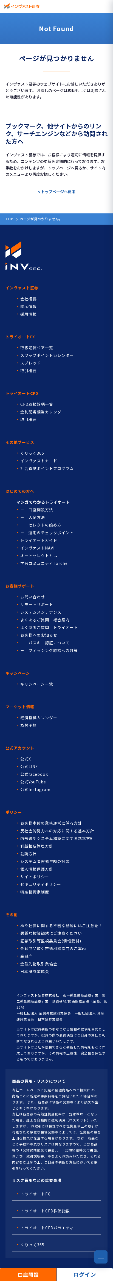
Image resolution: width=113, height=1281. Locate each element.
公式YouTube (33, 782)
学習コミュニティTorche (44, 563)
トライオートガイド (38, 540)
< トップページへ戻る (56, 191)
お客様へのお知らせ (38, 635)
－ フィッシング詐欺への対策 (49, 650)
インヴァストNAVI (37, 548)
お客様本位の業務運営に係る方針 (51, 823)
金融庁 (26, 956)
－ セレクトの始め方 (40, 525)
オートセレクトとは (38, 555)
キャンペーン (17, 673)
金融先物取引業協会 (38, 963)
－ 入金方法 (32, 517)
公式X (25, 759)
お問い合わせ (32, 597)
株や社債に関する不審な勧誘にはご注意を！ (61, 925)
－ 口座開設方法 (36, 509)
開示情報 (28, 306)
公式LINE (29, 766)
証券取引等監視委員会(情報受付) (50, 941)
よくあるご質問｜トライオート (49, 627)
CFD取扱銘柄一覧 (36, 404)
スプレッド (30, 363)
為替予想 (28, 725)
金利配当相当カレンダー (43, 412)
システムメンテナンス (40, 612)
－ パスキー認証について (45, 642)
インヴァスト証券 (21, 287)
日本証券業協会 (34, 971)
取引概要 (28, 370)
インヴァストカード (38, 460)
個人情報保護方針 (36, 869)
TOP (9, 218)
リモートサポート (36, 604)
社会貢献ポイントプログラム (47, 468)
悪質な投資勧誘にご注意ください (51, 933)
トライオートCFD (21, 393)
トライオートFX (20, 336)
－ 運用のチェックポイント (47, 532)
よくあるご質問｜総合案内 (45, 619)
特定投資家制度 (34, 892)
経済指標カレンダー (38, 717)
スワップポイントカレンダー (47, 355)
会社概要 (28, 298)
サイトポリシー (34, 876)
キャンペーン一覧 (36, 684)
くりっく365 (32, 453)
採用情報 (28, 314)
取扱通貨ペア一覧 (36, 347)
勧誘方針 (28, 853)
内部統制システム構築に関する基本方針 (57, 838)
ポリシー (13, 812)
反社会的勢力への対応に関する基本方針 (57, 830)
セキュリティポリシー (40, 884)
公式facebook (34, 774)
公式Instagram (35, 789)
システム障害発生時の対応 (45, 861)
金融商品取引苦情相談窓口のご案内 (53, 948)
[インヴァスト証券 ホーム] (21, 6)
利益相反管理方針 (36, 846)
